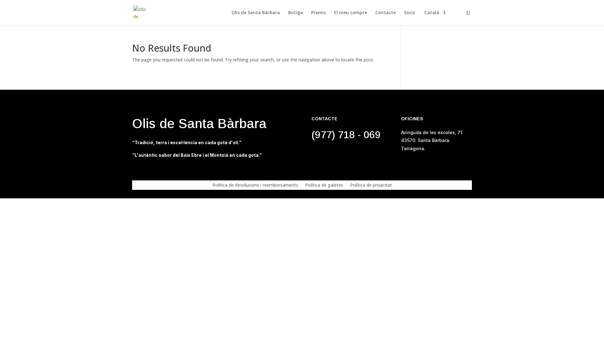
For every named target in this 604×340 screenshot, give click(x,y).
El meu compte (350, 12)
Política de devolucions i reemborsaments (255, 185)
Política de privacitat (371, 185)
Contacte (385, 12)
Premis (318, 12)
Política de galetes (324, 185)
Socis (409, 12)
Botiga (295, 12)
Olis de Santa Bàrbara (256, 12)
